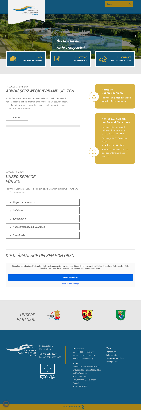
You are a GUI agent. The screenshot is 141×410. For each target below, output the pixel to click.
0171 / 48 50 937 (113, 144)
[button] (6, 404)
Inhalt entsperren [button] (70, 277)
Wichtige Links (112, 362)
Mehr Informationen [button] (70, 284)
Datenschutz (111, 355)
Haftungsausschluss (115, 358)
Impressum (111, 352)
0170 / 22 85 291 (113, 133)
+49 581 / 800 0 (49, 354)
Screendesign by (72, 407)
